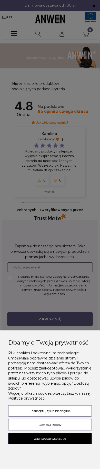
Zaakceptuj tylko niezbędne (50, 411)
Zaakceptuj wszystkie (50, 438)
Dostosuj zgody (50, 425)
